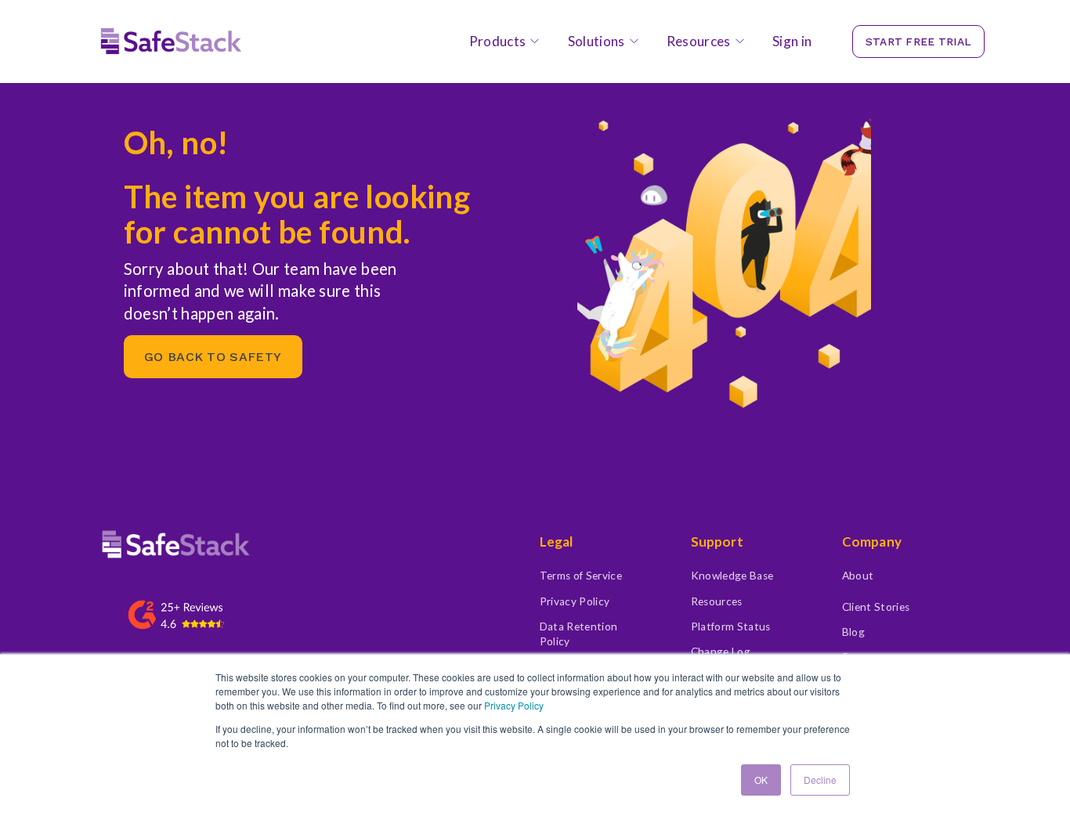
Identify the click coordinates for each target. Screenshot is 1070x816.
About (858, 575)
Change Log (720, 651)
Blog (853, 632)
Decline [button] (820, 779)
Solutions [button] (596, 41)
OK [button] (761, 779)
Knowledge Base (732, 575)
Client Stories (876, 607)
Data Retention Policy (579, 634)
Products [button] (497, 41)
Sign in (792, 41)
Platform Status (731, 626)
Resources (717, 601)
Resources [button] (699, 41)
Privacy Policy (514, 705)
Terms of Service (581, 575)
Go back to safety (212, 356)
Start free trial (918, 41)
